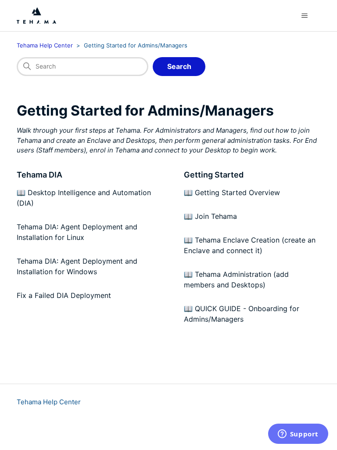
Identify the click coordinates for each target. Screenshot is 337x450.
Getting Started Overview (237, 192)
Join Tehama (216, 216)
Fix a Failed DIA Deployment (64, 295)
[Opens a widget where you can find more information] (298, 435)
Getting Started (214, 174)
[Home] (36, 15)
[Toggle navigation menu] (304, 16)
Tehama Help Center (45, 45)
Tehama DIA (39, 174)
